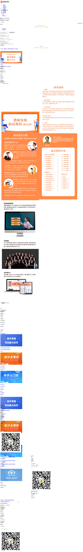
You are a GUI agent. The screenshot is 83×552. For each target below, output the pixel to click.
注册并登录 (2, 45)
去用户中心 (81, 23)
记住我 (3, 22)
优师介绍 (4, 9)
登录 (1, 24)
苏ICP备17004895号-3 (13, 501)
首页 (4, 4)
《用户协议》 (42, 47)
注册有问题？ (41, 46)
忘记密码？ (44, 25)
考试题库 (4, 7)
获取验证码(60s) (12, 32)
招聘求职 (4, 12)
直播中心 (4, 6)
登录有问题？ (39, 25)
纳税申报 (10, 460)
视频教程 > (5, 48)
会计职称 (3, 460)
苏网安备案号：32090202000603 (24, 501)
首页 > (2, 48)
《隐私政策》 (46, 47)
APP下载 (4, 11)
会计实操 (7, 460)
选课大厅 (4, 5)
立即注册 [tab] (3, 15)
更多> (1, 391)
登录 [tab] (3, 14)
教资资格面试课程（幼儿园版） (13, 48)
